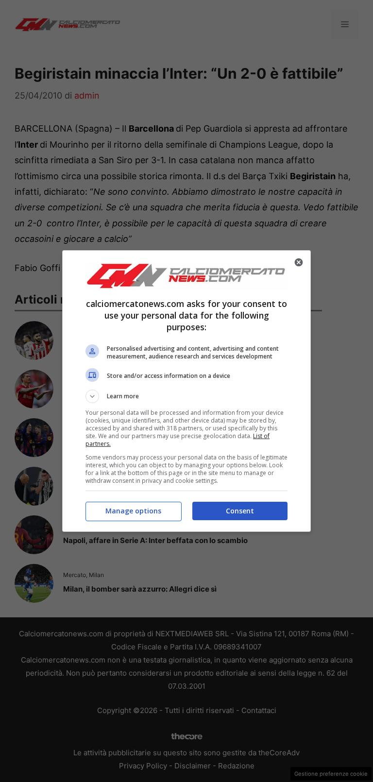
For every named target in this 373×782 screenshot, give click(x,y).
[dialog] (186, 390)
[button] (186, 396)
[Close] (298, 262)
